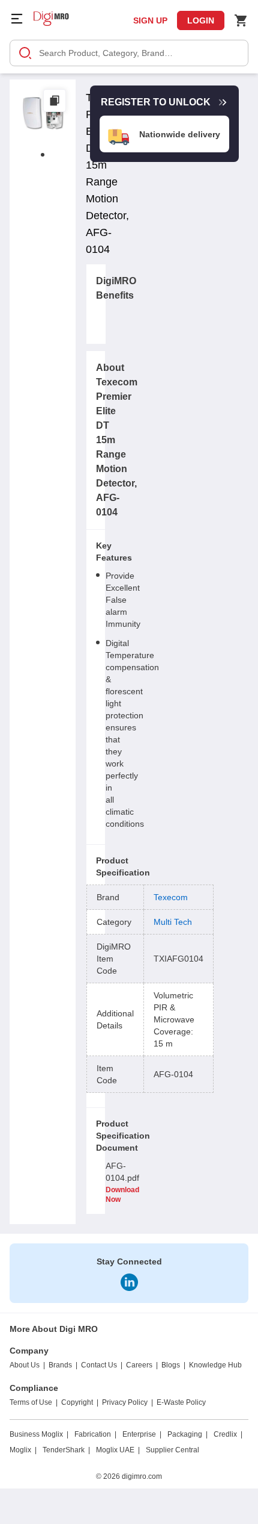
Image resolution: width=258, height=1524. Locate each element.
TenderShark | (66, 1450)
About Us (25, 1365)
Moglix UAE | (118, 1450)
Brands (60, 1365)
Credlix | (228, 1434)
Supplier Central (172, 1450)
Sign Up (150, 20)
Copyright (77, 1402)
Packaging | (187, 1434)
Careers (139, 1365)
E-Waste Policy (181, 1402)
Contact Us (99, 1365)
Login (200, 20)
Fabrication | (95, 1434)
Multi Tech (173, 922)
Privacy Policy (125, 1402)
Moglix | (23, 1450)
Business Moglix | (39, 1434)
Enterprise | (141, 1434)
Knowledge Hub (215, 1365)
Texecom (171, 897)
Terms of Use (31, 1402)
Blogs (170, 1365)
